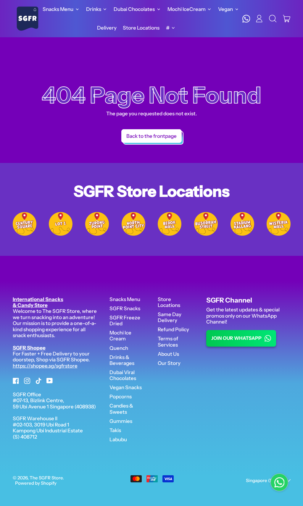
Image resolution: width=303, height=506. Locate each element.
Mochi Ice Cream (120, 336)
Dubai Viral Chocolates (122, 375)
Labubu (118, 439)
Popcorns (120, 397)
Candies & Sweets (121, 409)
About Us (168, 354)
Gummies (120, 421)
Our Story (169, 363)
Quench (118, 348)
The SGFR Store (46, 478)
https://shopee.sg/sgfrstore (45, 366)
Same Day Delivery (169, 317)
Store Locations (141, 28)
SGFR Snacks (124, 308)
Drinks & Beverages (121, 360)
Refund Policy (173, 329)
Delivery (107, 28)
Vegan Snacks (125, 387)
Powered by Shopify (36, 483)
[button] (273, 19)
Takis (115, 430)
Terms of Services (168, 341)
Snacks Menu (124, 299)
